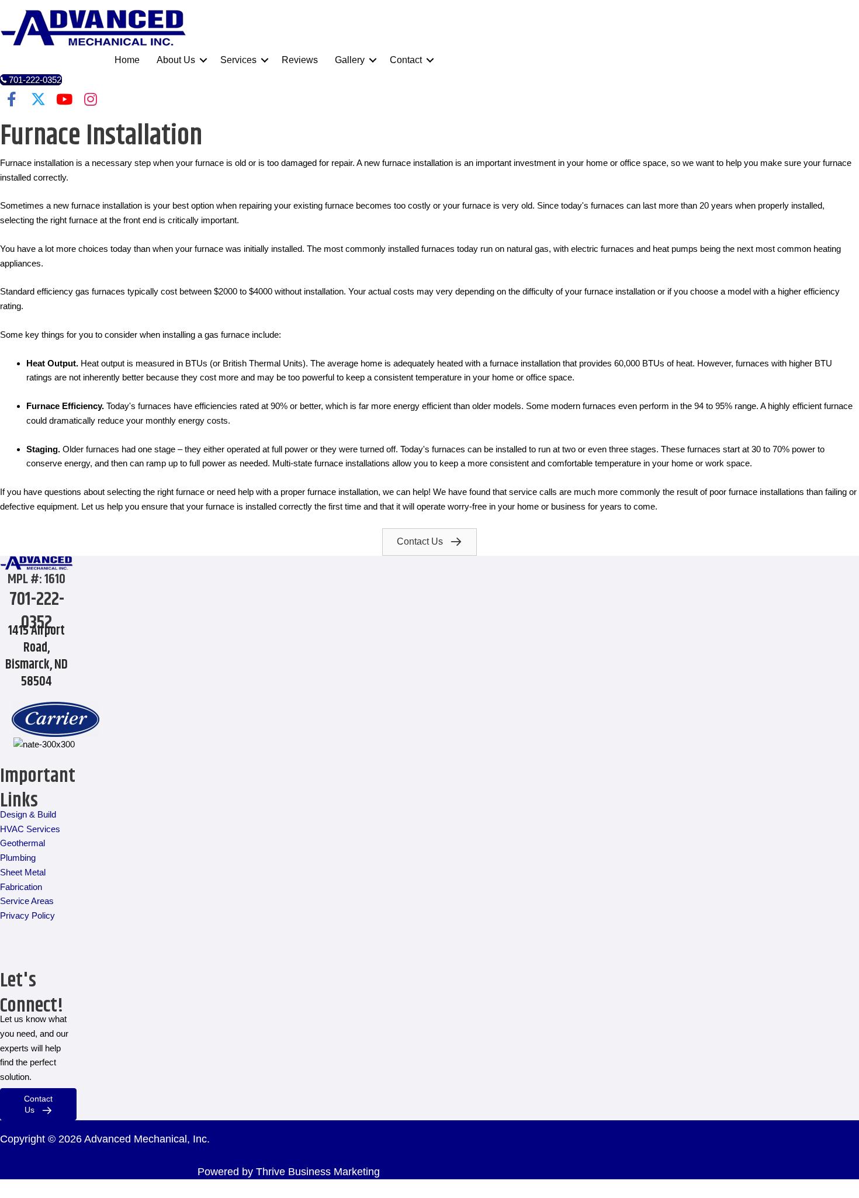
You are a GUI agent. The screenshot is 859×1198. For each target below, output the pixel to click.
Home (127, 60)
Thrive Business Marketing (318, 1172)
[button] (203, 60)
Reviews (300, 60)
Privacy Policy (27, 915)
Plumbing (18, 858)
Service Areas (27, 901)
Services (238, 60)
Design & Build (28, 814)
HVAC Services (30, 829)
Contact (406, 60)
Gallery (350, 60)
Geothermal (22, 843)
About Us (176, 60)
